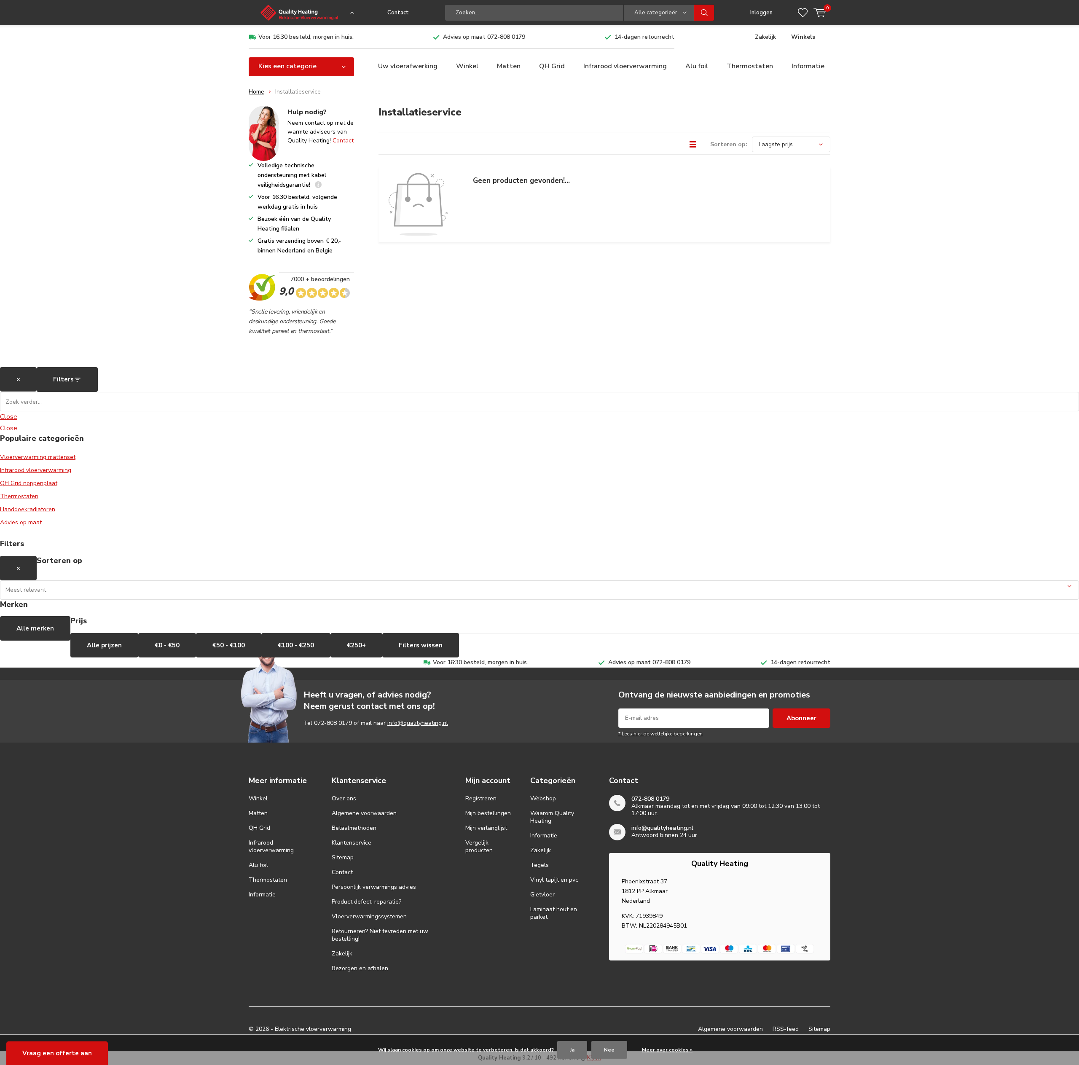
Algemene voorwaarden (364, 813)
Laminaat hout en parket (553, 913)
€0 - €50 (167, 645)
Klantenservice (351, 843)
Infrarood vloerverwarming (625, 66)
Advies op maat (21, 522)
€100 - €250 (296, 645)
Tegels (539, 865)
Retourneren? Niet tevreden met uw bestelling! (380, 935)
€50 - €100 (228, 645)
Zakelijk (765, 37)
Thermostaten (750, 66)
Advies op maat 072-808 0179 (484, 37)
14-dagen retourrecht (644, 37)
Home (256, 92)
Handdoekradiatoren (27, 509)
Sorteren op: (728, 144)
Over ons (344, 798)
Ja (572, 1049)
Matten (509, 66)
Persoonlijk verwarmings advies (374, 887)
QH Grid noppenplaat (28, 483)
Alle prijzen (104, 645)
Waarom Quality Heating (552, 817)
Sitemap (343, 857)
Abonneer (801, 718)
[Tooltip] (318, 185)
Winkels (803, 37)
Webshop (543, 798)
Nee (609, 1049)
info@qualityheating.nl (417, 723)
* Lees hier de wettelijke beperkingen (660, 733)
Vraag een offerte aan (57, 1053)
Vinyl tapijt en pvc (554, 880)
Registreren (481, 798)
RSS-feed (786, 1029)
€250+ (356, 645)
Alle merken (35, 628)
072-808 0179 (333, 723)
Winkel (467, 66)
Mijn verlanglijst (486, 828)
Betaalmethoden (354, 828)
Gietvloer (542, 895)
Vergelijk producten (479, 846)
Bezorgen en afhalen (360, 968)
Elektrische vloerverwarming (313, 1029)
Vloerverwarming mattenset (37, 457)
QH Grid (552, 66)
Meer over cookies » (667, 1049)
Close (8, 416)
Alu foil (696, 66)
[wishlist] (803, 12)
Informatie (808, 66)
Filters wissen (421, 645)
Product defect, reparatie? (366, 902)
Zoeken (704, 12)
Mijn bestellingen (488, 813)
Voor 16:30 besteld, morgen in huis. (306, 37)
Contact (398, 12)
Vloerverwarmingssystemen (369, 916)
